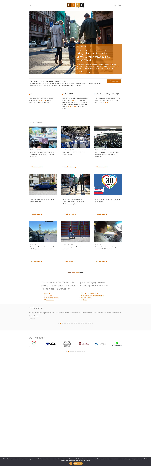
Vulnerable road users (51, 298)
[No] (149, 461)
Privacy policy (78, 463)
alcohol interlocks (73, 106)
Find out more (114, 81)
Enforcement (50, 300)
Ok (71, 463)
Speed (48, 293)
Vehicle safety (87, 298)
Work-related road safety (90, 293)
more (106, 102)
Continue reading (84, 72)
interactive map (73, 100)
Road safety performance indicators (93, 295)
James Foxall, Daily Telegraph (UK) (38, 315)
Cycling (85, 300)
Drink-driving (49, 295)
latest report (42, 100)
